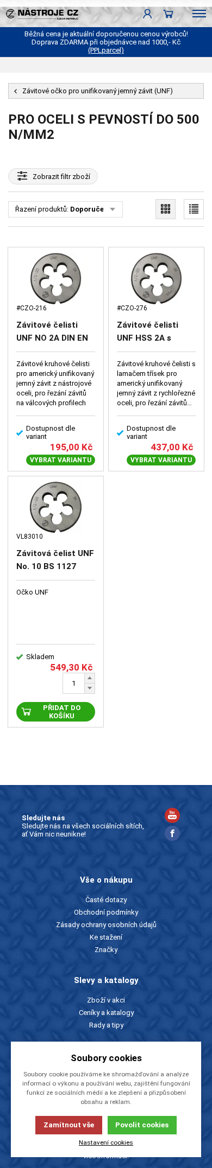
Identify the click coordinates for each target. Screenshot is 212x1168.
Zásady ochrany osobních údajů (106, 925)
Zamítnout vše (68, 1125)
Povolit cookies (142, 1125)
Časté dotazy (106, 900)
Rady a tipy (106, 1025)
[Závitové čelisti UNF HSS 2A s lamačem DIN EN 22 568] (156, 278)
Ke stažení (106, 937)
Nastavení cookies (106, 1142)
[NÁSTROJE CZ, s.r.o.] (39, 13)
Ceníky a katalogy (106, 1013)
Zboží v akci (106, 1000)
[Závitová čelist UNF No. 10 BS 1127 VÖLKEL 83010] (55, 507)
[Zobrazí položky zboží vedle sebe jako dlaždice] (165, 209)
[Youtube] (172, 817)
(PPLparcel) (106, 50)
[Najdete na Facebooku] (172, 835)
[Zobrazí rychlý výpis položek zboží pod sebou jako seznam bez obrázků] (194, 209)
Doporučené (91, 209)
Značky (106, 950)
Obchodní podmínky (106, 912)
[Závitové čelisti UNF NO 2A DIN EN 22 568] (55, 278)
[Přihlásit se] (147, 13)
